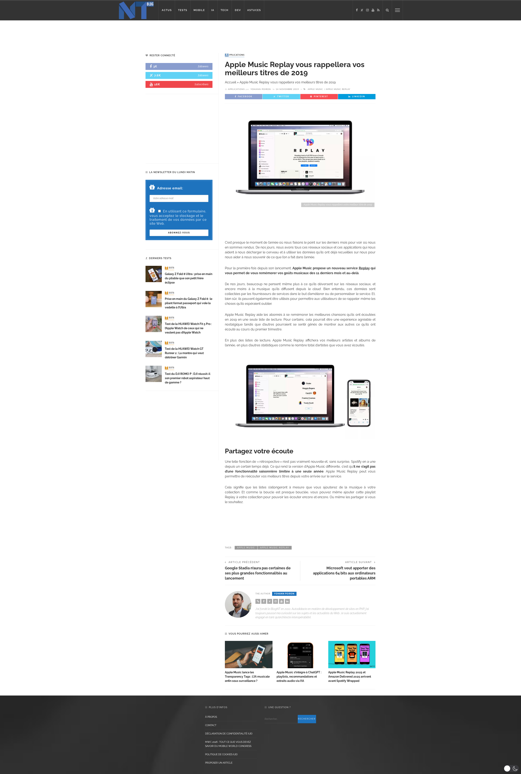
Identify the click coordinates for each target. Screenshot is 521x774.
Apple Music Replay (338, 89)
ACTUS (167, 10)
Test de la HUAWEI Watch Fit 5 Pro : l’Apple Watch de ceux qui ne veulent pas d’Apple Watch (188, 328)
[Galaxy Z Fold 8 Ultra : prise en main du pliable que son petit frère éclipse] (154, 274)
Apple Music (315, 89)
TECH (225, 10)
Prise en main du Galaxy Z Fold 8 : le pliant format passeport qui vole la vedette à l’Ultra (188, 303)
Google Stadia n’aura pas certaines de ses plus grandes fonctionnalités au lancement (258, 573)
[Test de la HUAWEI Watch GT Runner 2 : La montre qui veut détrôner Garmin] (154, 349)
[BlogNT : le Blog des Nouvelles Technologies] (136, 10)
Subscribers (201, 84)
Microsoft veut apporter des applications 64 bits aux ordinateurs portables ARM (344, 573)
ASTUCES (254, 10)
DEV (238, 10)
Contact (210, 725)
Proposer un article (218, 762)
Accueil (230, 82)
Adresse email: (170, 188)
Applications (235, 55)
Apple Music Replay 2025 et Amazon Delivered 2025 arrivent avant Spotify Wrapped (349, 676)
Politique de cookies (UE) (221, 754)
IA (212, 10)
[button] (511, 768)
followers (203, 66)
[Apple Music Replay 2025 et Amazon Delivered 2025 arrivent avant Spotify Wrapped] (352, 654)
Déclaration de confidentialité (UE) (228, 733)
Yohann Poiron (261, 89)
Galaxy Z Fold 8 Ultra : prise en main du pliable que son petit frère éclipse (188, 278)
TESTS (182, 10)
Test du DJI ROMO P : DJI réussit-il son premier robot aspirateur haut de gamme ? (187, 378)
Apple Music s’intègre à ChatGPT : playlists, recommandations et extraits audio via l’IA (299, 676)
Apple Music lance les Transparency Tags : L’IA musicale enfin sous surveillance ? (247, 676)
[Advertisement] (78, 33)
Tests (170, 268)
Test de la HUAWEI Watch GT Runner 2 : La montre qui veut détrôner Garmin (184, 353)
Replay (364, 268)
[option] (249, 662)
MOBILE (199, 10)
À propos (211, 716)
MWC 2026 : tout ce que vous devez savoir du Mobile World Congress (228, 744)
